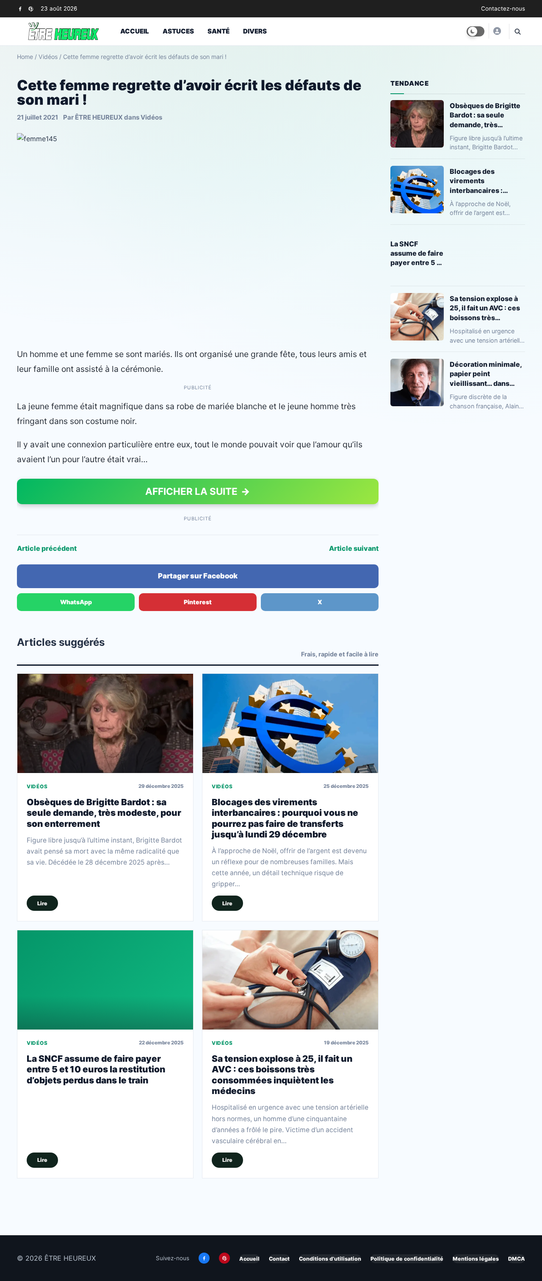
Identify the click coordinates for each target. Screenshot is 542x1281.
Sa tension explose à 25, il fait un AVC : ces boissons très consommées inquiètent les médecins (282, 1074)
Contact (279, 1259)
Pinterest (198, 602)
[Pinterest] (31, 9)
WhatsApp (76, 602)
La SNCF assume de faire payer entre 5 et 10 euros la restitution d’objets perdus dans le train (96, 1069)
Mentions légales (476, 1259)
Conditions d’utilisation (330, 1259)
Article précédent (47, 548)
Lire (42, 903)
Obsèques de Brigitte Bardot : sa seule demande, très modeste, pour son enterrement (104, 813)
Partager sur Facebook (198, 576)
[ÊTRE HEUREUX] (497, 31)
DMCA (516, 1259)
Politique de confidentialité (407, 1259)
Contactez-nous (503, 8)
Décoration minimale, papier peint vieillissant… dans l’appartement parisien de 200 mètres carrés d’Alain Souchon (487, 374)
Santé (218, 31)
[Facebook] (20, 9)
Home (25, 56)
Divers (255, 31)
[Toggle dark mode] (475, 31)
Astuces (178, 31)
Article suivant (354, 548)
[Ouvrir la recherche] (517, 31)
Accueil (134, 31)
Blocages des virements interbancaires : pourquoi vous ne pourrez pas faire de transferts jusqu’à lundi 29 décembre (285, 818)
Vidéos (48, 56)
